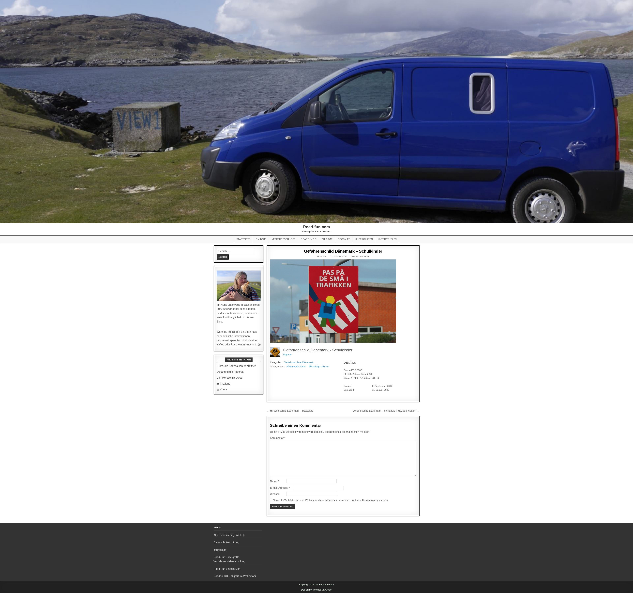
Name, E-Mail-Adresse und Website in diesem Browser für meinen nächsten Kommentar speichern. (331, 500)
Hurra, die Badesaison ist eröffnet (236, 366)
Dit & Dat (326, 239)
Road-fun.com (316, 227)
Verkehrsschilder (284, 239)
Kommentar (277, 438)
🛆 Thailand (223, 383)
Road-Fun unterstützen (226, 568)
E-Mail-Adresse (280, 487)
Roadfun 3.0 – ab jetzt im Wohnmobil (234, 576)
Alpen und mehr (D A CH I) (228, 535)
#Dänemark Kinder (296, 366)
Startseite (243, 239)
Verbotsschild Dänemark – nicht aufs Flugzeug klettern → (386, 410)
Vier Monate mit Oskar (229, 377)
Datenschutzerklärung (226, 542)
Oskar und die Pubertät (230, 371)
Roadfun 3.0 (308, 239)
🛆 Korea (222, 389)
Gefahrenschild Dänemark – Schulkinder (343, 251)
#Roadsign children (319, 366)
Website (275, 494)
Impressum (219, 549)
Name (274, 481)
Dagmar (321, 256)
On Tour (261, 239)
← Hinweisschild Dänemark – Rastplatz (290, 410)
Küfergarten (364, 239)
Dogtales (344, 239)
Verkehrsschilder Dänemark (298, 362)
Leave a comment (360, 256)
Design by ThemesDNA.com (316, 589)
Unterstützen (387, 239)
